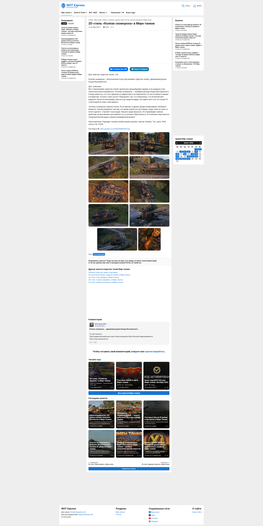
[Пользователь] (91, 325)
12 (185, 154)
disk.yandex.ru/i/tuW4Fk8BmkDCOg (115, 129)
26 (185, 159)
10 (177, 154)
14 (192, 154)
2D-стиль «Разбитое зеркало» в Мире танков (105, 282)
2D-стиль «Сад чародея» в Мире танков (103, 277)
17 (177, 156)
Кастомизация (98, 254)
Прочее (102, 13)
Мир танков (65, 13)
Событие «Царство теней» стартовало (103, 272)
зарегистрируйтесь (155, 351)
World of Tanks (79, 13)
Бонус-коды (130, 13)
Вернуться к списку (129, 469)
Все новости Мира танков (129, 393)
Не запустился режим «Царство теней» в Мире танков (109, 275)
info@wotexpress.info (78, 512)
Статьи (118, 515)
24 (177, 159)
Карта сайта (197, 512)
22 (196, 156)
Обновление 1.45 (117, 13)
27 (189, 159)
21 (192, 156)
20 (189, 156)
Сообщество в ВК (120, 69)
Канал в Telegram (141, 69)
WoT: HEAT (93, 13)
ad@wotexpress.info (85, 515)
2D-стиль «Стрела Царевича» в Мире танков (105, 280)
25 (181, 159)
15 (196, 154)
